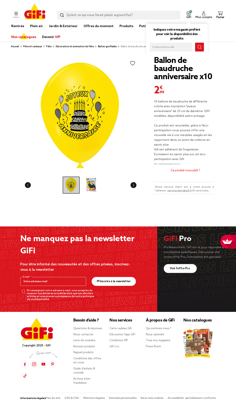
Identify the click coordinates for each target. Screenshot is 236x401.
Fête (49, 46)
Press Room (153, 346)
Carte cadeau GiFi (121, 328)
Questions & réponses (87, 328)
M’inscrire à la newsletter (114, 281)
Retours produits (84, 346)
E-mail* (27, 277)
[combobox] (118, 15)
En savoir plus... (201, 190)
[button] (188, 15)
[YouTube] (43, 363)
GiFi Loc (114, 346)
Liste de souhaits (84, 340)
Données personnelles (123, 398)
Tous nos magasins (158, 340)
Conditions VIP (119, 340)
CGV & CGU (72, 398)
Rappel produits (83, 352)
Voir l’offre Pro (180, 268)
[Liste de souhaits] (132, 63)
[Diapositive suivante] (130, 185)
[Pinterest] (52, 363)
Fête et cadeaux (32, 46)
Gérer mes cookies (152, 398)
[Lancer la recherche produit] (62, 15)
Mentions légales (94, 398)
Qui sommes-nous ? (158, 328)
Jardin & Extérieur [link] (63, 26)
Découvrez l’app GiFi (122, 334)
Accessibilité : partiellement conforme (192, 398)
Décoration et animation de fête (75, 46)
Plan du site (53, 398)
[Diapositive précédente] (31, 185)
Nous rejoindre (155, 334)
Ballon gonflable (107, 46)
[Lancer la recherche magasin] (199, 47)
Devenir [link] (51, 37)
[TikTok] (25, 375)
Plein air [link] (36, 26)
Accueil (15, 46)
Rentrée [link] (17, 26)
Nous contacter (83, 334)
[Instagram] (34, 363)
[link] (126, 31)
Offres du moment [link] (99, 26)
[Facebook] (25, 363)
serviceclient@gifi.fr (179, 190)
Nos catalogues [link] (23, 37)
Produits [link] (126, 26)
